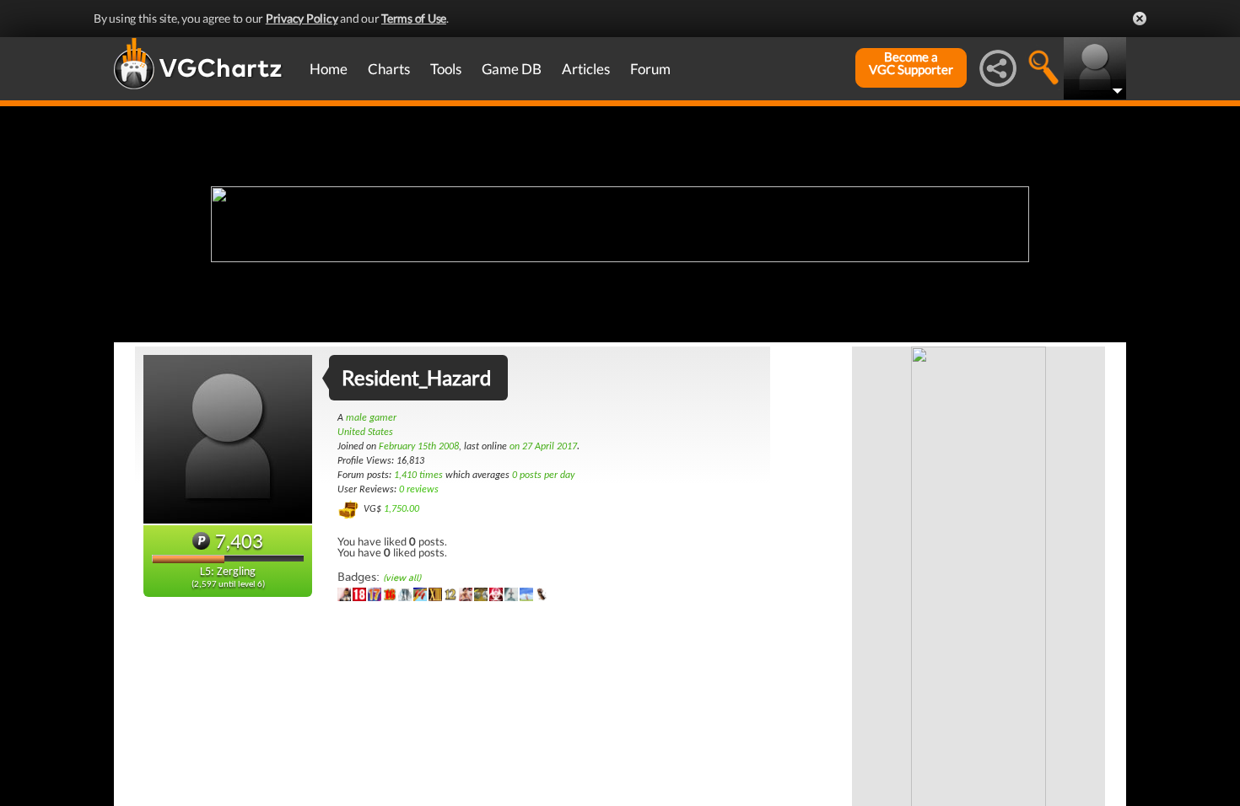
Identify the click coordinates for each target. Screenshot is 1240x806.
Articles (586, 69)
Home (329, 69)
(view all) (402, 577)
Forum (650, 69)
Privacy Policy (302, 18)
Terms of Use (413, 18)
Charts (389, 69)
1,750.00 (401, 509)
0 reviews (419, 490)
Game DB (512, 69)
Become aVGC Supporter (911, 63)
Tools (445, 69)
